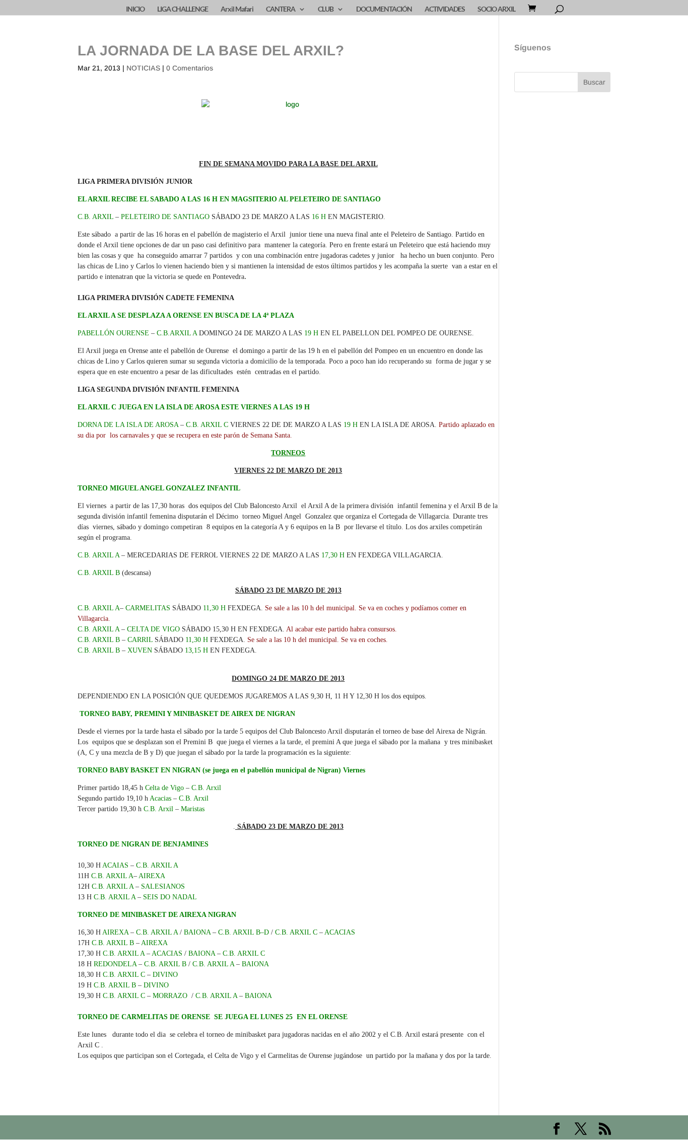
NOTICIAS (143, 68)
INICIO (135, 9)
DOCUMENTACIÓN (384, 9)
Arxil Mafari (237, 9)
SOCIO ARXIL (496, 9)
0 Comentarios (189, 68)
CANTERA (280, 9)
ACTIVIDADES (445, 9)
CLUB (325, 9)
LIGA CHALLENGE (182, 9)
